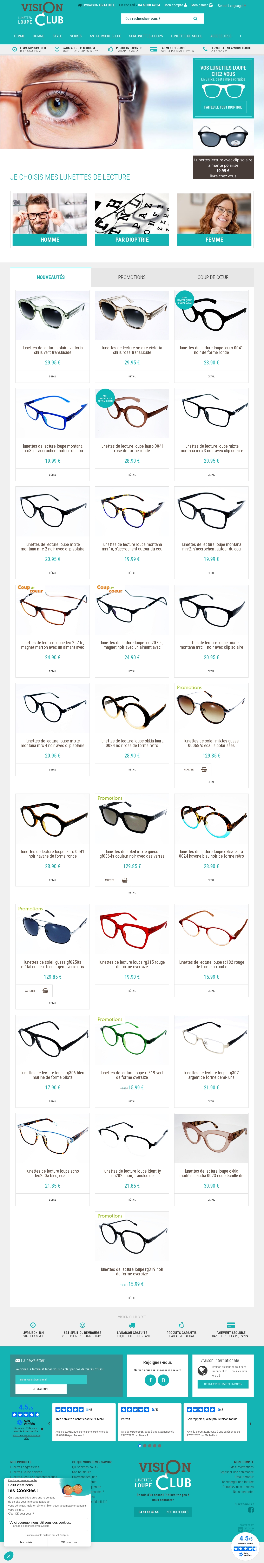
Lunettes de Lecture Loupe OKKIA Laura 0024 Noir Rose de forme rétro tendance (132, 745)
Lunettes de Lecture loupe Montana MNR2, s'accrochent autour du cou (211, 546)
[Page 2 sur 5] (144, 1445)
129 (211, 756)
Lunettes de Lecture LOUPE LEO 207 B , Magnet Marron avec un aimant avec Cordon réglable (52, 647)
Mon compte (174, 5)
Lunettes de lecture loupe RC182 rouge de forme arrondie (211, 964)
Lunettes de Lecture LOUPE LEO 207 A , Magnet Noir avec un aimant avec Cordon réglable (132, 647)
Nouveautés (51, 277)
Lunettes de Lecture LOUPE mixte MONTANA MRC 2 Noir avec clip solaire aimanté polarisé (52, 549)
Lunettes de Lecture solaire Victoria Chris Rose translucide (132, 350)
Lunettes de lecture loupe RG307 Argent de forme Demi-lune (211, 1075)
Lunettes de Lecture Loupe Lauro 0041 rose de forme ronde (132, 448)
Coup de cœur (213, 277)
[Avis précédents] (49, 1422)
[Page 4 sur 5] (154, 1445)
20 (211, 461)
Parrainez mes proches (238, 1487)
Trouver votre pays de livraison (223, 1384)
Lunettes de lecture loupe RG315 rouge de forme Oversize (132, 964)
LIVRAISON (98, 5)
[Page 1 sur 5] (139, 1445)
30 (211, 1186)
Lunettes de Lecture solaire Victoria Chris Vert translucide (53, 350)
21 (211, 1088)
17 (52, 1088)
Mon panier (200, 5)
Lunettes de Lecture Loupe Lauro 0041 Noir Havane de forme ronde (52, 853)
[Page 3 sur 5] (149, 1445)
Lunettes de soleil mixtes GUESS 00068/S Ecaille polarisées (211, 743)
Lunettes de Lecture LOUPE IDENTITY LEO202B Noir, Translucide (132, 1173)
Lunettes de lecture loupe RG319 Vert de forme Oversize (132, 1075)
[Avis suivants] (250, 1422)
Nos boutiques (81, 1472)
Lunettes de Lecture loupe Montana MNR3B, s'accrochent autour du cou (52, 448)
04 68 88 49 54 (149, 5)
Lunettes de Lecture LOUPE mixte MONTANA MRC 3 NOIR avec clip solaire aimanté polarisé (211, 451)
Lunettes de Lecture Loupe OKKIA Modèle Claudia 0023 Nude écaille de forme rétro (211, 1175)
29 (52, 363)
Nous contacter (243, 1492)
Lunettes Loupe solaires (26, 1472)
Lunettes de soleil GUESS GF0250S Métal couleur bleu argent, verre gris (52, 964)
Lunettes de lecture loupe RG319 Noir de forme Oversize (132, 1271)
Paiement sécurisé (84, 1477)
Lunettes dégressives (24, 1467)
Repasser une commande (237, 1472)
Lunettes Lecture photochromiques (33, 1477)
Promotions (132, 277)
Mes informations (242, 1467)
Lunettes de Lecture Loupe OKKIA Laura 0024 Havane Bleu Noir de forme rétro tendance (211, 856)
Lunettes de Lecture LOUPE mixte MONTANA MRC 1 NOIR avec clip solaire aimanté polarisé (211, 647)
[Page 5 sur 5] (159, 1445)
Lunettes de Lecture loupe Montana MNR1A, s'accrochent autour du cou (132, 546)
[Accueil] (163, 1475)
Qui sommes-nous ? (85, 1467)
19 (52, 461)
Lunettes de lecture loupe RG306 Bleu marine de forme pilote (52, 1075)
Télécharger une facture (238, 1482)
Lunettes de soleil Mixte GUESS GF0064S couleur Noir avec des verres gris (132, 856)
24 (52, 657)
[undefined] (42, 1429)
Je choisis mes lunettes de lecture (70, 177)
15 (211, 977)
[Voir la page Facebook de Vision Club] (251, 1510)
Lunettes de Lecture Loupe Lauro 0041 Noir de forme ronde (211, 350)
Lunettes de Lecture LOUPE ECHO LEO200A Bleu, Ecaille (52, 1173)
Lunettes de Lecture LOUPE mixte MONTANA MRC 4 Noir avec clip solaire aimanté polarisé (52, 745)
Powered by (247, 1525)
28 (211, 363)
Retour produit (244, 1477)
